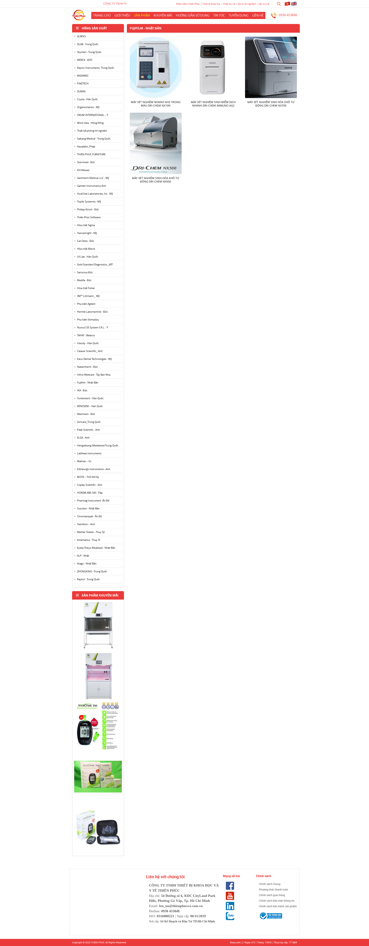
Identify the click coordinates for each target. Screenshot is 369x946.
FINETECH (83, 83)
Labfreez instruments (89, 453)
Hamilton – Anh (86, 524)
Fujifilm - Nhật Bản (87, 382)
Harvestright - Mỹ (87, 233)
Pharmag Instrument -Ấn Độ (93, 500)
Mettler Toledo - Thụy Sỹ (91, 532)
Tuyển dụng (238, 15)
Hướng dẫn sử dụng (192, 15)
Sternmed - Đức (86, 162)
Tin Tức (219, 15)
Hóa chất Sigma (86, 225)
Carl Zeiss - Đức (85, 241)
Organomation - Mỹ (88, 107)
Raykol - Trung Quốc (88, 579)
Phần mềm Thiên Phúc (188, 3)
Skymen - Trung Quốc (89, 52)
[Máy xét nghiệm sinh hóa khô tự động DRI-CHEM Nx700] (271, 67)
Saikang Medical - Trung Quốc (94, 138)
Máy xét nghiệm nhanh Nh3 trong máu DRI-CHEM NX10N (155, 103)
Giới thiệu (122, 15)
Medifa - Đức (84, 280)
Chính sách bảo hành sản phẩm (278, 906)
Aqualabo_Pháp (86, 146)
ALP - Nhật (83, 555)
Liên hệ (257, 15)
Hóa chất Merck (86, 248)
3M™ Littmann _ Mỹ (88, 296)
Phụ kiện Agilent (86, 304)
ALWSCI (81, 36)
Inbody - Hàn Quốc (88, 343)
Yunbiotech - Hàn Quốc (90, 398)
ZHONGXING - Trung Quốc (92, 571)
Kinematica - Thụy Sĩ (88, 540)
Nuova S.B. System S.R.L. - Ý (92, 327)
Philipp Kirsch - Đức (88, 209)
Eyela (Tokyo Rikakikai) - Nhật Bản (96, 547)
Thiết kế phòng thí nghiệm (92, 130)
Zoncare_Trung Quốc (89, 422)
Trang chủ (102, 15)
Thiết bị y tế (229, 3)
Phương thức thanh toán (273, 889)
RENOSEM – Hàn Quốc (90, 406)
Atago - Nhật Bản (86, 563)
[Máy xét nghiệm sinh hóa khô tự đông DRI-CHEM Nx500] (156, 143)
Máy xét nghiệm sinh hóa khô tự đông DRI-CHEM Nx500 (155, 179)
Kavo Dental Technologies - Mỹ (94, 359)
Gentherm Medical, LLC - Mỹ (93, 178)
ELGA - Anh (83, 437)
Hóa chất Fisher (86, 288)
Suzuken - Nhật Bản (88, 508)
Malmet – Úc (84, 461)
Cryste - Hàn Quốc (87, 99)
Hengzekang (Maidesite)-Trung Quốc (97, 445)
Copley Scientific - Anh (89, 485)
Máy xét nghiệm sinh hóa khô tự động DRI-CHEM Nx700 (270, 103)
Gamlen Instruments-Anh (91, 186)
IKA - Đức (82, 390)
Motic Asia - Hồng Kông (90, 123)
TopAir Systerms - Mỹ (89, 201)
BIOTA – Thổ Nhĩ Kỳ (88, 477)
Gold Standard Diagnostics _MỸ (95, 264)
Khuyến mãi (163, 15)
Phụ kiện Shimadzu (88, 319)
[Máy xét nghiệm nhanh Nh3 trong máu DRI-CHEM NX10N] (156, 67)
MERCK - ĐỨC (84, 60)
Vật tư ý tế (263, 3)
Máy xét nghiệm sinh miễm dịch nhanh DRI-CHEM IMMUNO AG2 (213, 103)
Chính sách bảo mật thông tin (276, 900)
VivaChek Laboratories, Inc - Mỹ (95, 193)
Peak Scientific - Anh (88, 429)
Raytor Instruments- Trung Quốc (95, 67)
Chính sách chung (269, 884)
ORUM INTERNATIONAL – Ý (92, 115)
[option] (98, 626)
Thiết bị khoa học (211, 3)
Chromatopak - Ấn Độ (89, 516)
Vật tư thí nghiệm (247, 3)
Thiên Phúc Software (89, 217)
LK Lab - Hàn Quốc (87, 256)
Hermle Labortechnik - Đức (92, 311)
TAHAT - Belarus (86, 335)
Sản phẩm (142, 15)
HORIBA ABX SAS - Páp (90, 492)
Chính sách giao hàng (272, 895)
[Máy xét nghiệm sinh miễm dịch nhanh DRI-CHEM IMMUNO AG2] (213, 67)
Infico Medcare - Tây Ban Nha (93, 374)
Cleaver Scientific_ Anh (90, 351)
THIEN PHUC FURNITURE (91, 154)
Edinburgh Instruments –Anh (93, 469)
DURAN (81, 91)
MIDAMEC (83, 75)
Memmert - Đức (86, 414)
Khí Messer (83, 170)
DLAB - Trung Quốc (87, 44)
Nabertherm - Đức (87, 366)
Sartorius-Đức (85, 272)
